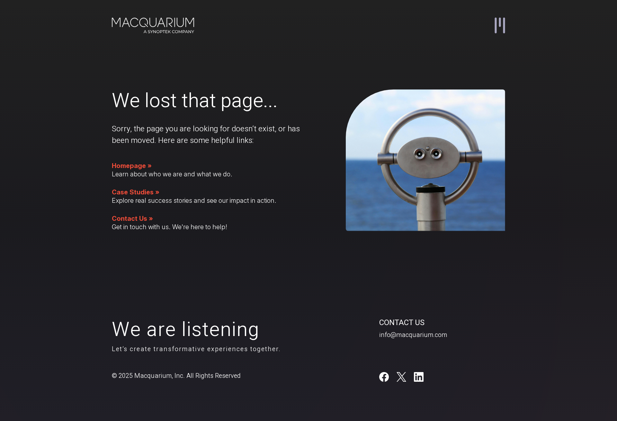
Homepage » (132, 166)
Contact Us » (132, 218)
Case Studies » (135, 192)
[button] (500, 25)
